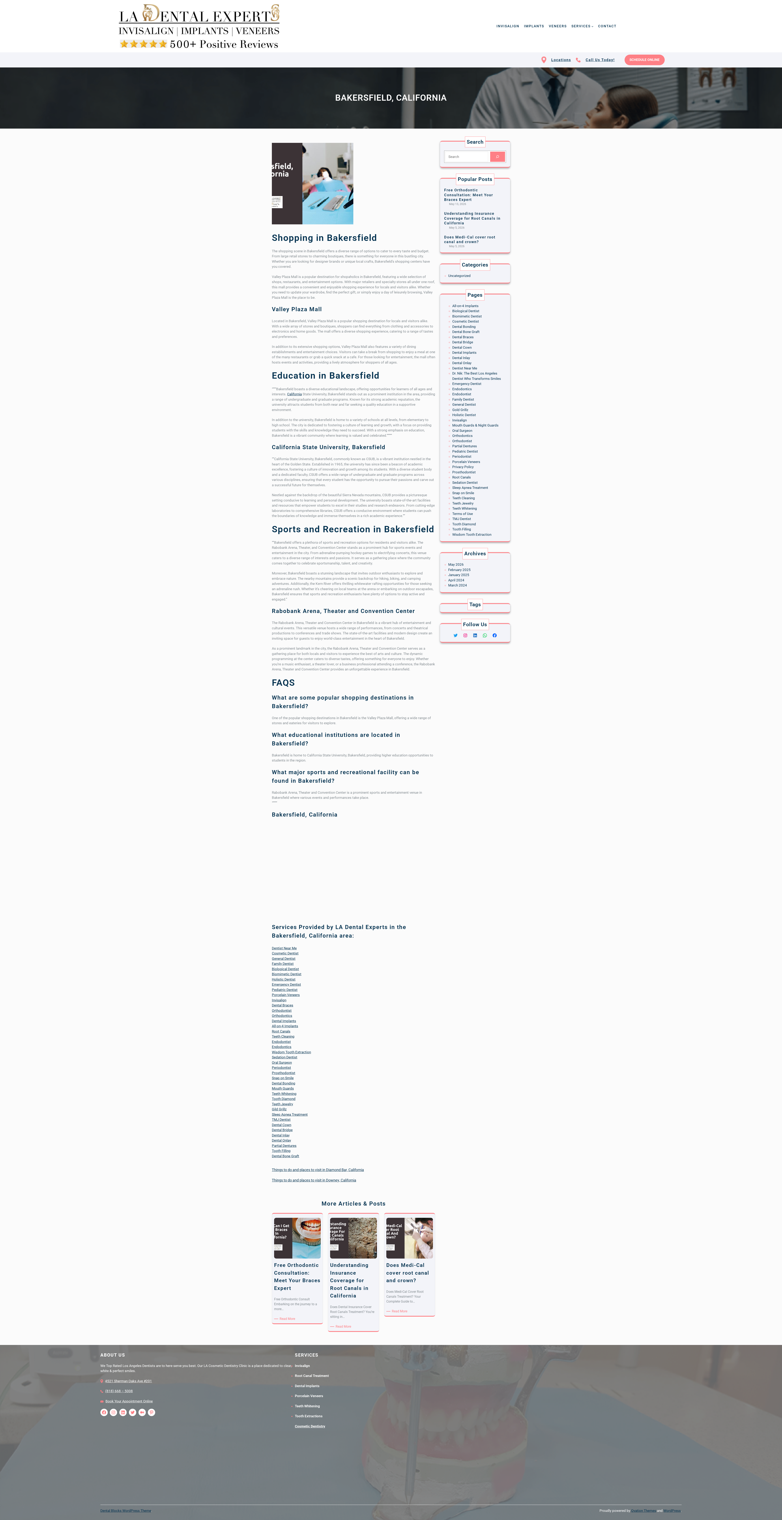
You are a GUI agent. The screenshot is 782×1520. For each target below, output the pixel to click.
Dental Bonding (283, 1083)
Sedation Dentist (284, 1057)
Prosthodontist (283, 1073)
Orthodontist (282, 1011)
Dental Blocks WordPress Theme (125, 1511)
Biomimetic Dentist (286, 974)
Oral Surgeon (282, 1062)
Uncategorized (459, 276)
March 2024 (457, 585)
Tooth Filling (281, 1151)
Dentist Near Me (284, 948)
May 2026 (456, 564)
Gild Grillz (279, 1109)
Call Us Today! (600, 60)
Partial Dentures (284, 1146)
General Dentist (283, 959)
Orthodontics (282, 1016)
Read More (288, 1319)
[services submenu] (592, 26)
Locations (561, 60)
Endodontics (281, 1047)
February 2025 (459, 570)
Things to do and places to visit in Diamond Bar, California (318, 1170)
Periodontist (281, 1068)
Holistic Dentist (283, 979)
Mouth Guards (283, 1088)
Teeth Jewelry (282, 1104)
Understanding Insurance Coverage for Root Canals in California (472, 218)
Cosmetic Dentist (285, 953)
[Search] (497, 157)
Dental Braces (282, 1005)
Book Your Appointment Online (129, 1401)
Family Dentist (283, 964)
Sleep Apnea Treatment (290, 1114)
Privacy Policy (463, 467)
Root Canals (281, 1031)
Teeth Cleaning (283, 1036)
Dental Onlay (281, 1140)
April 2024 (456, 580)
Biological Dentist (285, 969)
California (294, 394)
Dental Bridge (282, 1130)
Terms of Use (462, 514)
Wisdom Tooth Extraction (291, 1052)
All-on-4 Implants (285, 1026)
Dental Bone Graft (285, 1156)
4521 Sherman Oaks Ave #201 (128, 1381)
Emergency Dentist (286, 984)
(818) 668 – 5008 (119, 1391)
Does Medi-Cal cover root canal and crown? (469, 239)
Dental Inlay (281, 1135)
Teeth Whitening (284, 1094)
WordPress (672, 1511)
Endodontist (281, 1042)
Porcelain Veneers (286, 995)
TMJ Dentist (281, 1120)
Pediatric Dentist (285, 990)
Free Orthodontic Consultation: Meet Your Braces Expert (468, 195)
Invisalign (279, 1000)
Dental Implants (284, 1021)
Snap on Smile (283, 1078)
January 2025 (458, 575)
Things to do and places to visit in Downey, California (314, 1180)
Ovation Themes (643, 1511)
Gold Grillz (460, 410)
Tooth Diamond (283, 1099)
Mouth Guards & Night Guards (475, 425)
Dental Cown (281, 1125)
